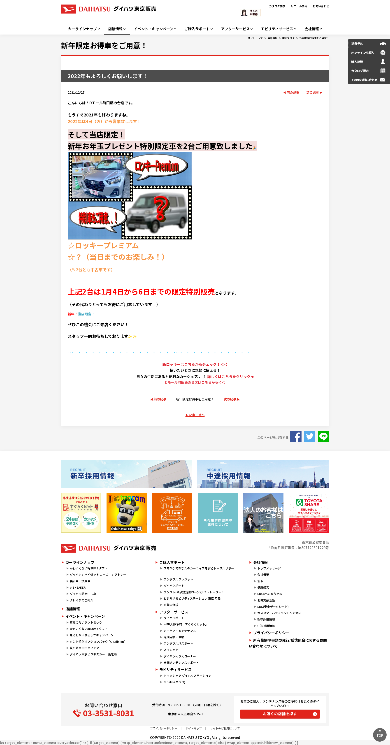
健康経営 (263, 587)
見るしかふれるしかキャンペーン (92, 635)
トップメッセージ (269, 568)
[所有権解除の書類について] (218, 513)
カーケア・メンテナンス (180, 631)
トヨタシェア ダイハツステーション (187, 675)
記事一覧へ (197, 415)
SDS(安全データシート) (273, 606)
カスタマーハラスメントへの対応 (279, 613)
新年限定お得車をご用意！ (314, 38)
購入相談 (357, 62)
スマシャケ (171, 650)
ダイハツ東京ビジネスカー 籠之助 (93, 654)
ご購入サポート (197, 28)
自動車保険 (171, 605)
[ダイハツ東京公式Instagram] (127, 513)
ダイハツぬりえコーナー (180, 656)
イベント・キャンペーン (153, 28)
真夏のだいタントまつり (86, 622)
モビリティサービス (277, 28)
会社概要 (263, 574)
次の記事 (312, 92)
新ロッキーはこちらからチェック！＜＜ (195, 364)
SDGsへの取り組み (269, 594)
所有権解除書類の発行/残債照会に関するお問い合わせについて (288, 643)
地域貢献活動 (266, 600)
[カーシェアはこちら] (309, 513)
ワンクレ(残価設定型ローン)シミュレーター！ (194, 592)
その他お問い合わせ (364, 80)
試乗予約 (357, 43)
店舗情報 (115, 28)
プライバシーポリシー (271, 632)
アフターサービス (235, 28)
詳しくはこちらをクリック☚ (230, 376)
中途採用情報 (266, 626)
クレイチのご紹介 (81, 600)
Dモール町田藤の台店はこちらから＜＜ (195, 382)
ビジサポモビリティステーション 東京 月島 (192, 598)
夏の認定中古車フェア (84, 648)
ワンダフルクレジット (178, 579)
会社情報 (311, 28)
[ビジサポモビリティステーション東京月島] (172, 513)
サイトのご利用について (225, 728)
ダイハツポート (174, 585)
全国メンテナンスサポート (181, 662)
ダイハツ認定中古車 (83, 594)
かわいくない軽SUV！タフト (89, 568)
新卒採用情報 (266, 619)
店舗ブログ (288, 38)
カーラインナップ (82, 28)
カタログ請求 (277, 6)
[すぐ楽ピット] (81, 513)
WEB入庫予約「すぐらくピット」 (186, 624)
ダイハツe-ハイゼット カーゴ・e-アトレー (98, 574)
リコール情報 (299, 6)
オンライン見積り (363, 53)
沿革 (260, 581)
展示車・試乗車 (80, 581)
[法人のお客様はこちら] (263, 513)
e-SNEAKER (78, 587)
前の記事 (293, 92)
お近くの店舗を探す (280, 713)
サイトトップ (255, 38)
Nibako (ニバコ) (174, 682)
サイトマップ (194, 728)
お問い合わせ (321, 6)
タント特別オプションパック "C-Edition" (97, 641)
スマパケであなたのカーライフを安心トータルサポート (197, 570)
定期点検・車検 (174, 637)
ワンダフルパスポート (178, 643)
